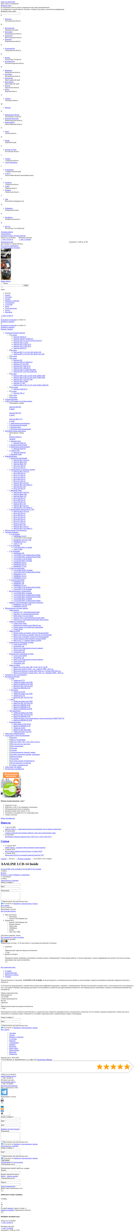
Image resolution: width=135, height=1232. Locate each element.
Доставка (8, 297)
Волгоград (9, 36)
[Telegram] (4, 1095)
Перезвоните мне (7, 242)
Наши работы (14, 1050)
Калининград (10, 61)
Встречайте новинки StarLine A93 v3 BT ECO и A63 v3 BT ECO (28, 837)
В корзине (8, 320)
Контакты (8, 312)
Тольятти (8, 182)
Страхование (9, 302)
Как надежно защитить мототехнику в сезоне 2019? (23, 851)
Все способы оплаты (8, 911)
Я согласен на (20, 903)
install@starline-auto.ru (8, 1076)
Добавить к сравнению (21, 875)
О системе (8, 304)
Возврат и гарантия (12, 301)
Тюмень (8, 190)
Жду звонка (5, 905)
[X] (6, 941)
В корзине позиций (8, 325)
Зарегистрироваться (8, 1186)
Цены (7, 306)
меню (3, 289)
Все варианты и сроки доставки (12, 937)
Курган (7, 86)
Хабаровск (9, 208)
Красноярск (9, 82)
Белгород (8, 19)
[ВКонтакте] (2, 941)
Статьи (5, 841)
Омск (7, 131)
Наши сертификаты (8, 818)
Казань (7, 57)
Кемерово (8, 70)
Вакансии (12, 1052)
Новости (6, 822)
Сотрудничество (11, 308)
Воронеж (8, 39)
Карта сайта (13, 1048)
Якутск (7, 226)
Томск (7, 186)
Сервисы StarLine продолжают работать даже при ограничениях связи (30, 833)
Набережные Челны (12, 115)
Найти (26, 285)
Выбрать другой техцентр (10, 1129)
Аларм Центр (13, 235)
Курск (7, 89)
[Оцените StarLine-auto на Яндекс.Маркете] (67, 1072)
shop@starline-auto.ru (8, 1082)
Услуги (7, 310)
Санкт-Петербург (11, 162)
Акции (7, 295)
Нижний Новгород (12, 118)
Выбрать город (6, 5)
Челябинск (9, 217)
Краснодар (9, 78)
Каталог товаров (7, 329)
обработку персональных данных (26, 903)
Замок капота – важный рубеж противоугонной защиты (25, 847)
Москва (8, 107)
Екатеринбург (10, 48)
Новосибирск (10, 122)
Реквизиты (13, 1054)
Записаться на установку (10, 880)
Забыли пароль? (12, 1176)
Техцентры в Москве (44, 1059)
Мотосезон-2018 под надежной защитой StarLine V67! (24, 855)
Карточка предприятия (9, 1086)
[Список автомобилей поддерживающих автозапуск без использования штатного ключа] (11, 797)
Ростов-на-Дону (11, 149)
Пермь (7, 140)
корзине (10, 1208)
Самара (7, 159)
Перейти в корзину (8, 321)
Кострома (8, 74)
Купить (3, 873)
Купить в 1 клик (7, 875)
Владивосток (9, 28)
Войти (3, 1176)
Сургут (7, 173)
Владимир (8, 32)
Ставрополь (9, 170)
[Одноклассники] (4, 941)
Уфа (6, 199)
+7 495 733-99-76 (7, 316)
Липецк (8, 98)
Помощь (12, 1044)
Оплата (7, 299)
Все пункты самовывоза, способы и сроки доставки (10, 247)
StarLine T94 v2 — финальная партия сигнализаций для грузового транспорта (33, 829)
